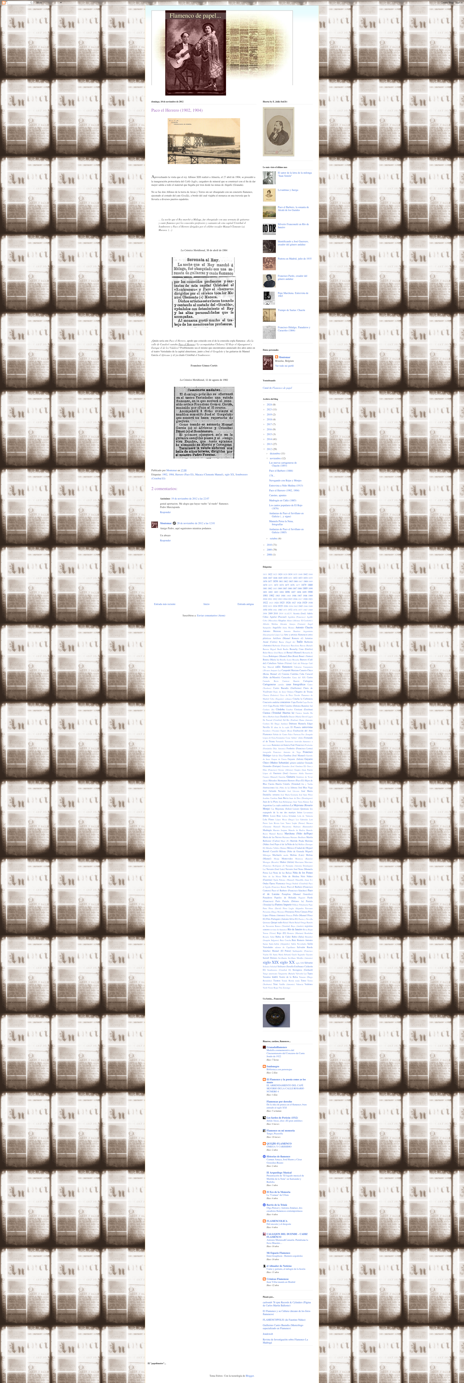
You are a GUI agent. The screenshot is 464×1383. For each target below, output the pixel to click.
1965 (280, 609)
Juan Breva (283, 798)
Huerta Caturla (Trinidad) (288, 783)
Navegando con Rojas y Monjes (285, 480)
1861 (281, 581)
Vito (280, 987)
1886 (290, 588)
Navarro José (291, 869)
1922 (265, 602)
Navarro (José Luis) (275, 869)
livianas (292, 815)
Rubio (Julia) (298, 936)
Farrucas (297, 734)
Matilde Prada (297, 840)
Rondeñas (308, 933)
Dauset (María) (295, 716)
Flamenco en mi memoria (281, 1130)
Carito (310, 677)
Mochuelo (277, 855)
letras (299, 812)
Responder (165, 512)
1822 (270, 574)
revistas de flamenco (278, 929)
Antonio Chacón (304, 627)
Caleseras (298, 666)
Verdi (265, 987)
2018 (270, 419)
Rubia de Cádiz (283, 936)
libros (266, 815)
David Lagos (307, 716)
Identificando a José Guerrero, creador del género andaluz (293, 243)
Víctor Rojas (273, 987)
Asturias (309, 638)
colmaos (288, 698)
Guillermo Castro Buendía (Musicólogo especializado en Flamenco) (283, 1326)
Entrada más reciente (164, 604)
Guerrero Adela (297, 773)
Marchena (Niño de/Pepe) (299, 833)
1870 (265, 584)
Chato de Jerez (279, 691)
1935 (280, 606)
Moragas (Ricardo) (271, 862)
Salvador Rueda (305, 947)
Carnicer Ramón (290, 681)
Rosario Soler (269, 936)
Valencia (299, 984)
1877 (298, 585)
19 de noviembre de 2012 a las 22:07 (190, 498)
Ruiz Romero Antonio (302, 940)
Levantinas (308, 812)
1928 (299, 602)
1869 (310, 581)
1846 (265, 577)
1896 (287, 592)
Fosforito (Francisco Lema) (300, 748)
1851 (290, 578)
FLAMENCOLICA (277, 1221)
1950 (265, 609)
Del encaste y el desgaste (279, 1224)
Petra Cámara (301, 911)
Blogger (250, 1375)
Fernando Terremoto (285, 741)
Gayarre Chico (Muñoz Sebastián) (288, 760)
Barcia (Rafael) (306, 645)
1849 (280, 577)
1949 (310, 606)
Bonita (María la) (271, 659)
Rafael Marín (288, 922)
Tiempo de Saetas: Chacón (291, 310)
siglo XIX (271, 962)
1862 (285, 581)
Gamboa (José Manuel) (294, 755)
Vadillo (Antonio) (287, 984)
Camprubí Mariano (290, 670)
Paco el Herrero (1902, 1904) (284, 490)
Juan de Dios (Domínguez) (301, 798)
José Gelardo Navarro (274, 791)
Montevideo (287, 858)
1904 (171, 474)
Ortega (288, 883)
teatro (275, 976)
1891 (265, 592)
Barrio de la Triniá (277, 1205)
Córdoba (280, 709)
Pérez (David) (275, 908)
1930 (310, 602)
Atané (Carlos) (270, 641)
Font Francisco (297, 745)
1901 (265, 595)
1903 (278, 595)
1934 (275, 606)
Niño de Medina (290, 876)
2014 (270, 439)
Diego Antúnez (281, 723)
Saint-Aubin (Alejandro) (279, 943)
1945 (300, 606)
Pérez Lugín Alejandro (293, 908)
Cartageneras (269, 684)
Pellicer (295, 904)
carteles (281, 684)
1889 (305, 588)
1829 (285, 574)
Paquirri (302, 897)
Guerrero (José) (280, 773)
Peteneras (289, 911)
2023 (270, 409)
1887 (295, 588)
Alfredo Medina (270, 624)
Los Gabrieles (302, 819)
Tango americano (270, 973)
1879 (303, 584)
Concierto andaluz (271, 702)
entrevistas (307, 727)
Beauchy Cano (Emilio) (301, 649)
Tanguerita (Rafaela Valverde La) (292, 973)
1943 (295, 606)
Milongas (267, 855)
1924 (276, 602)
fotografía (267, 752)
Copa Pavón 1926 (276, 705)
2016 (270, 429)
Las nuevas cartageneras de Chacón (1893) (283, 464)
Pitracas (289, 915)
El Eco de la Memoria (278, 1192)
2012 (270, 449)
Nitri (303, 876)
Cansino (285, 673)
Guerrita (282, 777)
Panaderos (267, 897)
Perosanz (309, 908)
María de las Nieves (272, 837)
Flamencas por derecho (279, 1101)
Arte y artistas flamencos (295, 634)
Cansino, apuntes (277, 495)
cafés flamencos (283, 666)
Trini (275, 984)
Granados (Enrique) (272, 766)
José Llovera (293, 791)
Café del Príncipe (300, 663)
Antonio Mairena (272, 631)
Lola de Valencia (305, 815)
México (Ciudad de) (296, 847)
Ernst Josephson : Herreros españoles (285, 1255)
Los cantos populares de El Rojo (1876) (285, 506)
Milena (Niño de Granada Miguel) (296, 851)
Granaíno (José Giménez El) (294, 766)
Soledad (273, 966)
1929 (304, 602)
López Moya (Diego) (285, 819)
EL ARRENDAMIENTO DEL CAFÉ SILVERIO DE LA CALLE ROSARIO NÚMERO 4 (285, 1088)
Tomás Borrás (288, 980)
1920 (305, 599)
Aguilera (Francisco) (297, 616)
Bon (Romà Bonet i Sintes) (300, 656)
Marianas (286, 837)
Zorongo (286, 987)
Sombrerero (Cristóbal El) (279, 970)
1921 (310, 599)
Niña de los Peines (303, 872)
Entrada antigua (246, 604)
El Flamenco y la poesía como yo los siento (286, 1080)
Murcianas (299, 862)
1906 (294, 595)
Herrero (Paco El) (184, 474)
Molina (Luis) (297, 855)
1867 (300, 581)
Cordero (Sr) (268, 709)
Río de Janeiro (295, 929)
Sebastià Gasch (290, 954)
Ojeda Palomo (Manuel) (283, 879)
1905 (289, 595)
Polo (268, 918)
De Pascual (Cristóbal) (272, 720)
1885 (285, 588)
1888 (299, 588)
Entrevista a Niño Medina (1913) (286, 485)
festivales (298, 741)
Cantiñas (294, 673)
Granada (309, 762)
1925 (282, 602)
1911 (270, 599)
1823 (275, 574)
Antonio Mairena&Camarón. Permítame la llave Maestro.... (287, 1241)
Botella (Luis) (286, 659)
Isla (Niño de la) (283, 787)
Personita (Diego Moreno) (274, 911)
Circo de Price (286, 695)
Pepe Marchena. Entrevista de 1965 (293, 294)
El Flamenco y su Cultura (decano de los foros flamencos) (286, 1312)
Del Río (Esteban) (291, 720)
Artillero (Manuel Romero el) (288, 638)
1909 (310, 595)
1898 (299, 592)
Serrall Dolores (270, 957)
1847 (270, 577)
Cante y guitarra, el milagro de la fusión (286, 1268)
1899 (304, 592)
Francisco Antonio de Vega (287, 752)
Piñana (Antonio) (277, 915)
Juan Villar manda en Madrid (281, 1282)
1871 (270, 585)
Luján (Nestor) (298, 823)
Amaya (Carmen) (297, 624)
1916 (295, 599)
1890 (310, 588)
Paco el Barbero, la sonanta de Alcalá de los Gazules (293, 208)
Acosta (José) (299, 613)
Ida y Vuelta (307, 784)
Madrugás (267, 830)
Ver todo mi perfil (284, 365)
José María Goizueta (289, 794)
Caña (302, 673)
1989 (310, 609)
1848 (275, 577)
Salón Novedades (298, 943)
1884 (280, 588)
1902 (164, 474)
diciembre (275, 453)
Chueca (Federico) (271, 695)
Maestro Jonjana (280, 830)
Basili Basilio (283, 649)
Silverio (308, 962)
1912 (275, 599)
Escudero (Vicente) (271, 730)
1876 (292, 584)
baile (300, 641)
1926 (288, 602)
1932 (265, 606)
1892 (270, 592)
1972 (290, 609)
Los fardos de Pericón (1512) (282, 1117)
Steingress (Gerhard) (303, 969)
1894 (281, 592)
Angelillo (276, 627)
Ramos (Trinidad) (282, 926)
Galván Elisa (277, 755)
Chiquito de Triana (304, 691)
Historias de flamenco (278, 1156)
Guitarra (291, 776)
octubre (274, 538)
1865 (291, 581)
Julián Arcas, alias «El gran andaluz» (285, 1120)
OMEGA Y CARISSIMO (279, 1146)
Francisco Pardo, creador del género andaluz (292, 277)
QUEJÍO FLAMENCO (279, 1143)
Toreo (303, 980)
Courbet (289, 709)
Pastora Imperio (283, 904)
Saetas (265, 943)
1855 (310, 578)
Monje (276, 858)
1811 (265, 574)
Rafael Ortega (300, 922)
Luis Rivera (274, 823)
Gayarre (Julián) (295, 759)
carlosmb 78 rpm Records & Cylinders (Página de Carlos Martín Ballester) (287, 1304)
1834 (290, 574)
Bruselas (295, 659)
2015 (270, 434)
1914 (285, 599)
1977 (300, 609)
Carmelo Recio (271, 681)
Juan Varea (298, 801)
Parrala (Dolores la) (293, 901)
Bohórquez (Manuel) (278, 656)
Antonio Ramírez (292, 631)
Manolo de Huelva (296, 830)
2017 (270, 424)
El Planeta (296, 727)
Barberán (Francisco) (281, 645)
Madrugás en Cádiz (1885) (282, 500)
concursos (285, 702)
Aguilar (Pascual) (278, 616)
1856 (265, 581)
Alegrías (282, 620)
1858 (275, 581)
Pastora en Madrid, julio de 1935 (295, 258)
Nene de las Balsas (282, 872)
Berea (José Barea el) (277, 652)
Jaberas (294, 787)
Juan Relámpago (286, 801)
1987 (305, 609)
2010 (270, 544)
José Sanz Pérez (306, 794)
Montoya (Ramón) (304, 858)
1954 (270, 609)
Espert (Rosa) (286, 730)
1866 (295, 581)
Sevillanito (282, 958)
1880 (310, 584)
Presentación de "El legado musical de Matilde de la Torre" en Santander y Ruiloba (285, 1178)
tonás (297, 980)
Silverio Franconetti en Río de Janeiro (293, 225)
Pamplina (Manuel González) (297, 894)
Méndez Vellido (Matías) (276, 848)
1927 (294, 602)
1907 (299, 595)
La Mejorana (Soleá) (282, 808)
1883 (275, 588)
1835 (295, 574)
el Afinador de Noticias (279, 1266)
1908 (305, 595)
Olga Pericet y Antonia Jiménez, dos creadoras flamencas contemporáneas (285, 1209)
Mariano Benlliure (298, 837)
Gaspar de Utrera (279, 759)
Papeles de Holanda (285, 897)
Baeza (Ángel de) (287, 641)
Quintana (266, 922)
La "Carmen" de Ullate (278, 1195)
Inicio (207, 604)
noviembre (275, 458)
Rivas (305, 929)
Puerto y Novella (306, 919)
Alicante (283, 624)
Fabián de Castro (280, 734)
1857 (270, 581)
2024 (270, 404)
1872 (276, 584)
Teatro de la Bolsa (288, 976)
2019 (270, 414)
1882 (270, 588)
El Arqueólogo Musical (279, 1172)
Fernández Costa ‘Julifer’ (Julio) (289, 737)
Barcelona (295, 645)
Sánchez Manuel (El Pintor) (277, 950)
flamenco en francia (281, 745)
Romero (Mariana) (295, 933)
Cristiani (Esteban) (303, 709)
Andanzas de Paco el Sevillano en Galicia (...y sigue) (286, 514)
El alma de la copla (280, 727)
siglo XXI (300, 962)
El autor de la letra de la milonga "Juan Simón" (295, 174)
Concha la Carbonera (303, 698)
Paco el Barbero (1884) (281, 470)
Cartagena (308, 681)
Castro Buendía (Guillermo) (287, 688)
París (278, 901)
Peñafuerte (303, 904)
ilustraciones (269, 787)
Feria (274, 737)
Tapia (310, 973)
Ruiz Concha (285, 940)
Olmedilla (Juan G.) (304, 879)
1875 (287, 584)
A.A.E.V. (288, 613)
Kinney (306, 801)
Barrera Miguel (269, 649)
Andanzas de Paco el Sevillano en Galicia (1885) (286, 530)
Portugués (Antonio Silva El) (284, 918)
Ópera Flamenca (277, 883)
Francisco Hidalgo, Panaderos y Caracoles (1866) (294, 328)
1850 (285, 577)
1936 (285, 606)
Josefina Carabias (270, 798)
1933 (270, 606)
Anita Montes (288, 627)
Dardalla (284, 716)
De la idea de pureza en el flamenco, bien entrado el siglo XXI (287, 1106)
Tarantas (267, 976)
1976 (295, 609)
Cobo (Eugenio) (277, 698)
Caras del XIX (299, 677)
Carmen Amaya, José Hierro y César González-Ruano (284, 1161)
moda (285, 855)
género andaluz (297, 762)
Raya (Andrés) (297, 926)
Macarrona (286, 826)
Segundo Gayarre (305, 954)
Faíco (290, 734)
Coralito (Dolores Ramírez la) (299, 705)
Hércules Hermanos (278, 780)
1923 (271, 602)
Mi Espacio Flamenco (278, 1253)
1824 (280, 574)
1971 (285, 609)
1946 (305, 606)
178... (272, 475)
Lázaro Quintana (301, 808)
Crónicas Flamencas (278, 1279)
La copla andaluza (281, 805)
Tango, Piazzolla (275, 1133)
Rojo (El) (281, 933)
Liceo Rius (275, 815)
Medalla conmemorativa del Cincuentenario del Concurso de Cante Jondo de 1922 (286, 1053)
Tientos (276, 980)
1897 (293, 592)
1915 (290, 599)
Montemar (166, 523)
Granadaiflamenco (277, 1047)
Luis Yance (286, 823)
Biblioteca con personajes (279, 1069)
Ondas (266, 883)
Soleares (266, 966)
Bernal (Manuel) (294, 652)
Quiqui (274, 922)
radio (280, 922)
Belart (265, 652)
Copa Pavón (296, 702)
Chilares (290, 691)
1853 (300, 577)
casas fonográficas (295, 684)
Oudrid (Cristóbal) (300, 883)
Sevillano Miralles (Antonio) (300, 958)
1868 (305, 581)
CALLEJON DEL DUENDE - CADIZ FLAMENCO (287, 1235)
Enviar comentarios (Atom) (211, 615)
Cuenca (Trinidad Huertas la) (278, 712)
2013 (270, 444)
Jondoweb (268, 1334)
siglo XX (229, 474)
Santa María (278, 954)
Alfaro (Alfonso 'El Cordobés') (300, 620)
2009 (270, 549)
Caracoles (286, 677)
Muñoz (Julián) (287, 862)
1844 (310, 574)
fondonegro (273, 1066)
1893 (276, 592)
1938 (291, 606)
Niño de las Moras (272, 876)
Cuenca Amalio (302, 713)
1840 (300, 574)
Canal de (277, 387)
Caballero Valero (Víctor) (279, 663)
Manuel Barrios (276, 833)
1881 (265, 588)
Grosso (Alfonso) (285, 769)
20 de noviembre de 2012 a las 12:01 (196, 523)
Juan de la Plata (270, 801)
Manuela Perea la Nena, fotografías (281, 522)
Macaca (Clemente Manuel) (209, 474)
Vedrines (308, 984)
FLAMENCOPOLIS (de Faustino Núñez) (284, 1319)
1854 (305, 577)
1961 (275, 609)
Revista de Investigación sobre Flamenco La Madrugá (285, 1341)
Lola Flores (268, 819)
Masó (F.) (285, 840)
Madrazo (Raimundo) (303, 826)
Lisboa (285, 815)
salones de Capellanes (285, 947)
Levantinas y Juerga (288, 190)
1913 (280, 599)
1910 (265, 599)
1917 (300, 599)
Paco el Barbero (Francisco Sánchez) (289, 890)
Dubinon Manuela (297, 723)
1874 (281, 584)
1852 (295, 577)
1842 (305, 574)
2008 (270, 554)
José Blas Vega (305, 787)
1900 (310, 592)
